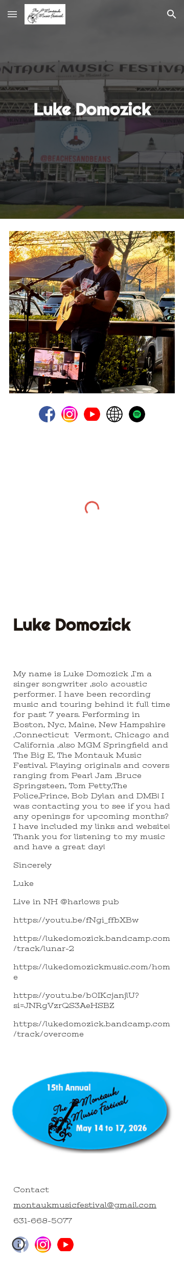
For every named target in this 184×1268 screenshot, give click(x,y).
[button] (12, 14)
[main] (92, 109)
